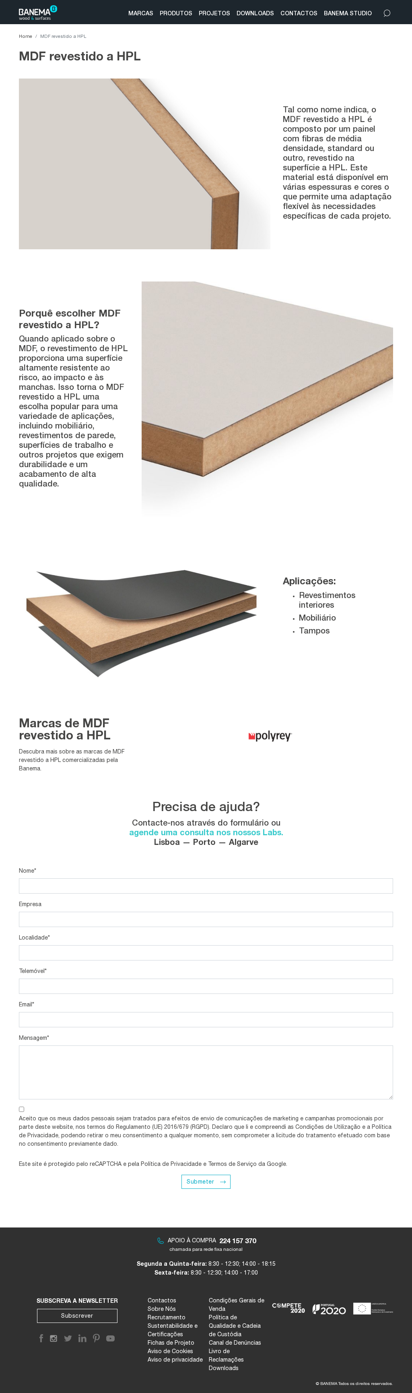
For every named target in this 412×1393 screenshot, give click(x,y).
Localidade (34, 937)
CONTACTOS (298, 13)
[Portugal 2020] (329, 1305)
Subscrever (77, 1315)
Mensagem (34, 1038)
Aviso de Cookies (170, 1351)
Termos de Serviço (232, 1164)
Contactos (162, 1300)
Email (26, 1004)
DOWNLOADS (255, 13)
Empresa (30, 904)
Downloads (224, 1368)
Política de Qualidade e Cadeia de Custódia (235, 1325)
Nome (27, 870)
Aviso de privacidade (175, 1359)
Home (25, 36)
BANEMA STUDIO (348, 13)
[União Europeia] (375, 1305)
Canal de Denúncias (235, 1342)
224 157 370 (237, 1240)
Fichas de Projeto (171, 1342)
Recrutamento (166, 1317)
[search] (387, 11)
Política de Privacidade (171, 1164)
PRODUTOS (176, 13)
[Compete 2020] (289, 1305)
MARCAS (140, 13)
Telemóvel (33, 971)
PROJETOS (214, 13)
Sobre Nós (162, 1309)
